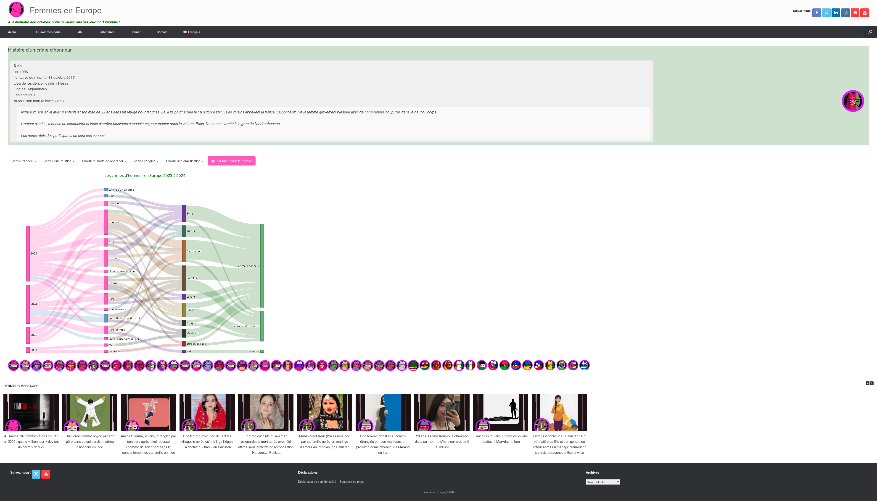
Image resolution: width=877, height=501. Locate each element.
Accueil (13, 32)
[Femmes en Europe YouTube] (864, 12)
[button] (870, 32)
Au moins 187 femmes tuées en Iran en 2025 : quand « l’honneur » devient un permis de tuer (31, 441)
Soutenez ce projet (352, 481)
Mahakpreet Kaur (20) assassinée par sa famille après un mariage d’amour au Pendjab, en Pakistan (324, 441)
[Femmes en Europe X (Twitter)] (826, 12)
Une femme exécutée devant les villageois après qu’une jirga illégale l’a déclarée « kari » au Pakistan (207, 441)
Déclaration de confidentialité (317, 481)
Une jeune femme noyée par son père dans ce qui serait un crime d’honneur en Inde (90, 441)
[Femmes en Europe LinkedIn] (836, 12)
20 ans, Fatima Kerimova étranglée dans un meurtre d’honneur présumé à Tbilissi (442, 441)
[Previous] (867, 383)
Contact (162, 32)
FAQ (79, 32)
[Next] (872, 383)
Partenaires (106, 32)
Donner (135, 32)
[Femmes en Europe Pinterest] (855, 12)
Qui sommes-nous (47, 32)
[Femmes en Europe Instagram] (845, 12)
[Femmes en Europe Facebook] (816, 12)
